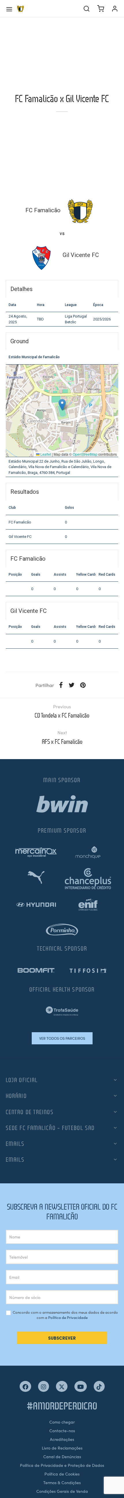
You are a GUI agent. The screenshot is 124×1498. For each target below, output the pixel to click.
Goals (35, 574)
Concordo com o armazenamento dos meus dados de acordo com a (65, 1315)
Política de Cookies (62, 1474)
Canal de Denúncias (62, 1456)
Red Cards (107, 574)
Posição (15, 574)
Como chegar (62, 1422)
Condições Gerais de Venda (62, 1491)
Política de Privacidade (68, 1317)
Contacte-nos (62, 1430)
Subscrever (62, 1338)
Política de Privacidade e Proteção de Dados (62, 1465)
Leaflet (45, 454)
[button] (62, 405)
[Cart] (100, 8)
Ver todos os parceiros (62, 1038)
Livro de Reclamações (62, 1448)
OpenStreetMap (85, 454)
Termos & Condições (62, 1482)
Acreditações (62, 1439)
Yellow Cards (86, 574)
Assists (60, 574)
